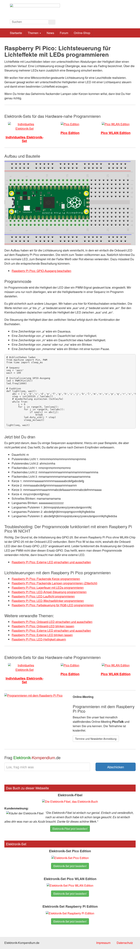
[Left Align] (52, 22)
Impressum (103, 943)
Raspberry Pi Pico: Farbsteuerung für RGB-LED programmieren (53, 605)
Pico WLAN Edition (116, 132)
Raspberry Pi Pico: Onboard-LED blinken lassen (43, 626)
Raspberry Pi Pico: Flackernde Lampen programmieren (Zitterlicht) (54, 583)
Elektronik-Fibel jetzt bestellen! (70, 828)
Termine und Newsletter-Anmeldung (95, 739)
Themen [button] (33, 33)
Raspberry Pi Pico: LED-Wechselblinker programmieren (48, 601)
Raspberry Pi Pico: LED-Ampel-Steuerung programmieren (49, 592)
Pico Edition (70, 132)
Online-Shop (82, 33)
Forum (64, 33)
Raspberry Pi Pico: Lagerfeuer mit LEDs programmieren (48, 587)
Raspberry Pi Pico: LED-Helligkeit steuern (39, 639)
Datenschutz (125, 943)
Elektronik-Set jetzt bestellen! (70, 866)
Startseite (16, 33)
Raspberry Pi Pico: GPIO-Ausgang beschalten (41, 271)
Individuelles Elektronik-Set (24, 139)
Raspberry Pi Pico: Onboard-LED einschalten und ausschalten (52, 622)
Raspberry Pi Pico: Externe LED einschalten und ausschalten (51, 562)
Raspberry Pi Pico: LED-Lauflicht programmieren (43, 596)
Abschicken (115, 766)
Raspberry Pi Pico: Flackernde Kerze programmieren (46, 579)
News (50, 33)
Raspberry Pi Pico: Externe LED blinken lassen (42, 635)
